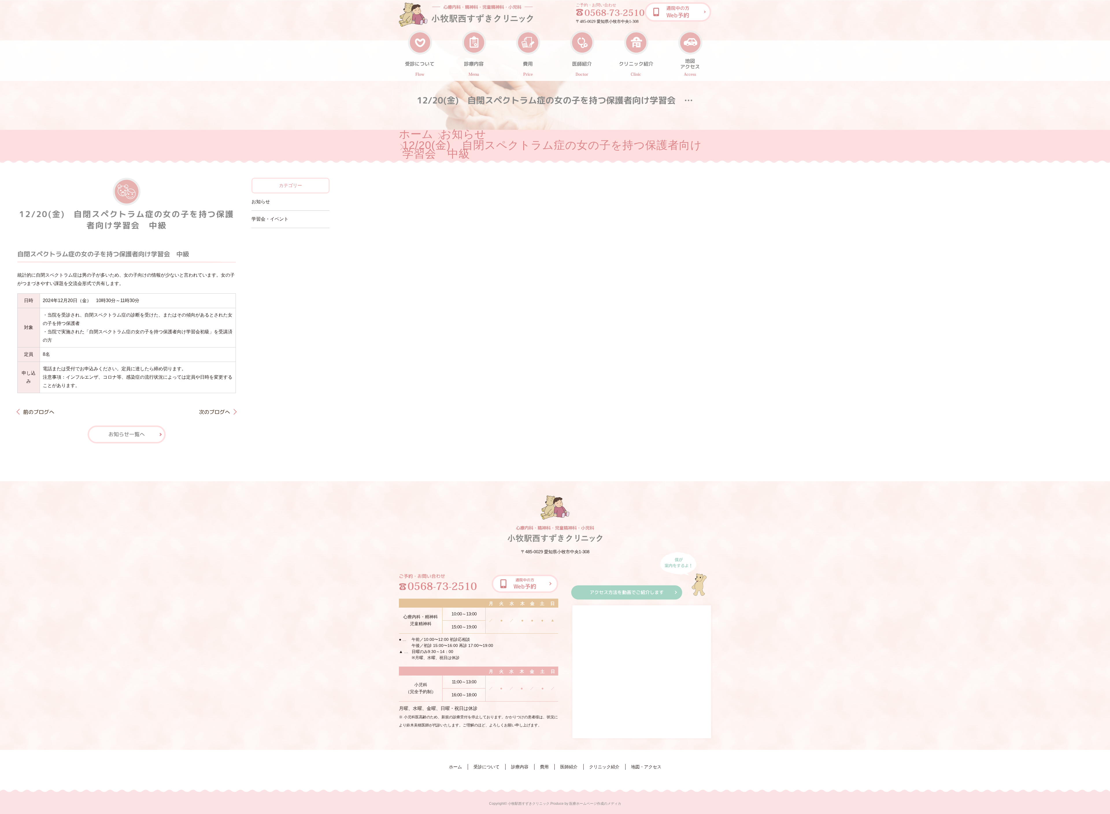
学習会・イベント (269, 219)
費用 (544, 766)
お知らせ (463, 134)
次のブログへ (214, 412)
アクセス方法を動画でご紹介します (627, 592)
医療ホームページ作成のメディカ (595, 804)
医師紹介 (569, 766)
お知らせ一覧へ (126, 434)
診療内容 (519, 766)
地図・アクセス (646, 766)
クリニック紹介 (604, 766)
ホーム (416, 134)
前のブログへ (38, 411)
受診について (486, 766)
